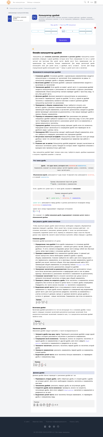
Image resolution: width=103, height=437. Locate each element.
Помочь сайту (74, 421)
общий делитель (68, 390)
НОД (65, 285)
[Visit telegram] (49, 427)
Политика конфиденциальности (56, 421)
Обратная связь (38, 421)
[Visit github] (58, 426)
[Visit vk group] (45, 426)
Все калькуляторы (19, 2)
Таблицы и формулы (33, 2)
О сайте (26, 421)
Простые (63, 25)
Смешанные (72, 25)
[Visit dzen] (54, 427)
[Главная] (7, 8)
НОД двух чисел (81, 264)
